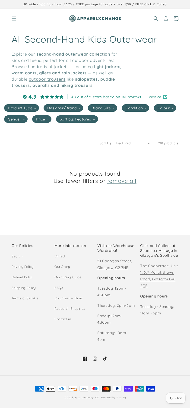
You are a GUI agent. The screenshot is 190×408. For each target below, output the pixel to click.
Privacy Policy (23, 267)
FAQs (58, 288)
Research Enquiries (69, 309)
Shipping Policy (24, 288)
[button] (14, 18)
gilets (45, 73)
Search (17, 256)
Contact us (63, 319)
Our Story (62, 267)
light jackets (107, 66)
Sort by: (106, 143)
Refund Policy (23, 277)
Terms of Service (25, 298)
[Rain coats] (87, 73)
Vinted (59, 256)
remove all (121, 180)
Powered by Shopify (113, 397)
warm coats (24, 73)
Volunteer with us (68, 298)
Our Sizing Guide (68, 277)
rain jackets (74, 73)
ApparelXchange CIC (87, 397)
